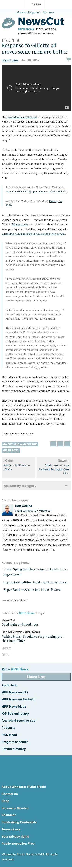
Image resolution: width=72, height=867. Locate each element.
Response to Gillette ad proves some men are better (34, 48)
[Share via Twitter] (53, 443)
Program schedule (15, 742)
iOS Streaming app (15, 713)
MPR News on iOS (15, 692)
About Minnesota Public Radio (24, 786)
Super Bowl (10, 450)
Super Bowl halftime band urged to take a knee (36, 582)
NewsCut (8, 620)
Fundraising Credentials (19, 822)
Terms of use (11, 829)
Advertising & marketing (20, 444)
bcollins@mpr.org (25, 510)
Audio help (9, 685)
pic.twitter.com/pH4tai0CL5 (49, 191)
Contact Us (10, 794)
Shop (5, 801)
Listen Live (36, 676)
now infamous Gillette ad (22, 117)
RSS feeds (9, 734)
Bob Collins (10, 60)
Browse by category (19, 485)
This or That (10, 40)
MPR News (26, 29)
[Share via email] (67, 443)
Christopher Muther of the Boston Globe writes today (33, 233)
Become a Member (15, 808)
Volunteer (9, 815)
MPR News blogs (14, 706)
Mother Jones (20, 224)
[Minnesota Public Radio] (13, 4)
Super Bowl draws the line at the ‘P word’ (33, 589)
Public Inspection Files (18, 843)
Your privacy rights (15, 836)
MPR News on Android (18, 699)
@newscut (45, 510)
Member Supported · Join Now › (36, 12)
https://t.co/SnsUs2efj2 (19, 191)
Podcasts (8, 727)
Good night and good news (20, 624)
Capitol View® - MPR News (21, 632)
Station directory (14, 748)
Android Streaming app (19, 720)
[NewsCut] (41, 24)
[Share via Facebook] (60, 443)
